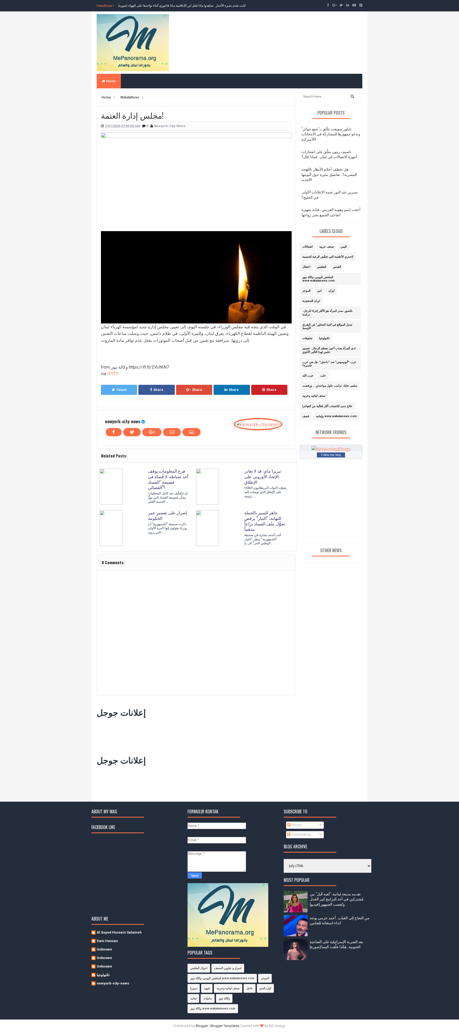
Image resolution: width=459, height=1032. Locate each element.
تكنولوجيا (324, 338)
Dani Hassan (107, 941)
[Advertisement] (193, 735)
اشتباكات (307, 246)
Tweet (121, 390)
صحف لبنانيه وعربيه (313, 396)
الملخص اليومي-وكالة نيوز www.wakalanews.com (318, 278)
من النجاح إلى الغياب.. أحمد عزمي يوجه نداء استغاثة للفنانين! (339, 920)
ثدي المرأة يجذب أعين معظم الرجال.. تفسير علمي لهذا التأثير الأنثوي (329, 350)
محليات (207, 998)
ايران (331, 290)
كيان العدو (265, 988)
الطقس (321, 267)
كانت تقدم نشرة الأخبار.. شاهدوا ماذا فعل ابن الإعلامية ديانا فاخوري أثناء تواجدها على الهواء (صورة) (182, 5)
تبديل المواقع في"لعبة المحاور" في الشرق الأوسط (327, 326)
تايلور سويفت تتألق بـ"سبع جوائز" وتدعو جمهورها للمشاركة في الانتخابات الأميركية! (330, 134)
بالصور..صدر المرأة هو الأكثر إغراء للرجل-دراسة (327, 312)
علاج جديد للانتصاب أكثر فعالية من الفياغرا (327, 406)
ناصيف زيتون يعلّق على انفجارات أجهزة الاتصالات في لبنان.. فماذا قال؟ (329, 154)
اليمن (344, 246)
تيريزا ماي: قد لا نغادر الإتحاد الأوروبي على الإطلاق (262, 476)
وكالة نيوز (224, 998)
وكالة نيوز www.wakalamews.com (212, 1008)
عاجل (249, 988)
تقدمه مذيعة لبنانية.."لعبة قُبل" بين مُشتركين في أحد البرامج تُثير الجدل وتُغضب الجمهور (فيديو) (337, 899)
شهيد (207, 988)
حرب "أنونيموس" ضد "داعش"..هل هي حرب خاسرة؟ (329, 363)
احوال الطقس (198, 968)
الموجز (306, 290)
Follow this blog (331, 454)
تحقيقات (307, 338)
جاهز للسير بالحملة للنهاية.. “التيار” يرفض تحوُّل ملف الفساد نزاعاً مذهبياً (264, 520)
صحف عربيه (326, 246)
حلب (323, 375)
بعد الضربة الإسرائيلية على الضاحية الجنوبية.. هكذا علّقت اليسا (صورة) (336, 944)
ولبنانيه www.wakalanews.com (336, 416)
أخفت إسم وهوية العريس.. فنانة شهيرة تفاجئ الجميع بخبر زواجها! (330, 211)
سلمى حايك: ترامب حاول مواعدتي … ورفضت (329, 385)
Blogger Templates (224, 1026)
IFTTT (112, 373)
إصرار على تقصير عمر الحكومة (167, 515)
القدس (337, 267)
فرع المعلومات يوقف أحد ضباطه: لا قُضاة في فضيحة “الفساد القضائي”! (168, 479)
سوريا (193, 988)
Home (110, 81)
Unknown (104, 949)
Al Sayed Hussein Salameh (119, 932)
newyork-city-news (122, 421)
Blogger (202, 1026)
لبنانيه (193, 998)
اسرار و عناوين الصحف (227, 968)
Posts (296, 825)
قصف (305, 416)
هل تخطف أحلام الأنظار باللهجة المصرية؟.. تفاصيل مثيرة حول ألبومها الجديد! (329, 174)
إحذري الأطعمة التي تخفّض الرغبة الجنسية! (327, 256)
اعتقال (306, 267)
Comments (300, 834)
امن (319, 290)
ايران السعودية (311, 301)
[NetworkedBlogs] (331, 448)
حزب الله (307, 375)
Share (158, 390)
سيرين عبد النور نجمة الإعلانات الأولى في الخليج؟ (329, 194)
